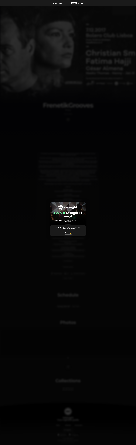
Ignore (80, 3)
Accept (74, 3)
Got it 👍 (68, 233)
